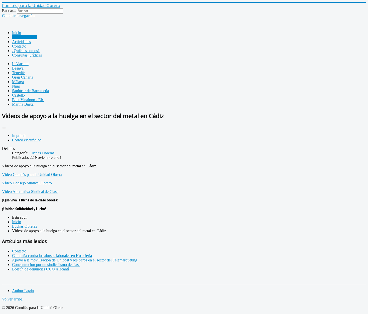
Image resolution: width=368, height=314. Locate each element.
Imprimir (19, 135)
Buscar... (9, 11)
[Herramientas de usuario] (4, 128)
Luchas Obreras (24, 37)
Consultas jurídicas (27, 55)
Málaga (18, 82)
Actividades (21, 42)
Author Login (23, 290)
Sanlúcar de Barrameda (30, 91)
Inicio (16, 33)
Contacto (19, 46)
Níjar (16, 86)
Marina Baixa (23, 104)
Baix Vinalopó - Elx (28, 100)
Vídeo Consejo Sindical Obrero (27, 183)
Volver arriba (12, 299)
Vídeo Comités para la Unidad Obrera (32, 174)
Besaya (18, 68)
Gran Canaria (22, 77)
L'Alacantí (20, 64)
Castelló (18, 95)
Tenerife (18, 73)
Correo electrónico (26, 140)
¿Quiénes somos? (26, 51)
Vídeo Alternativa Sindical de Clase (30, 191)
